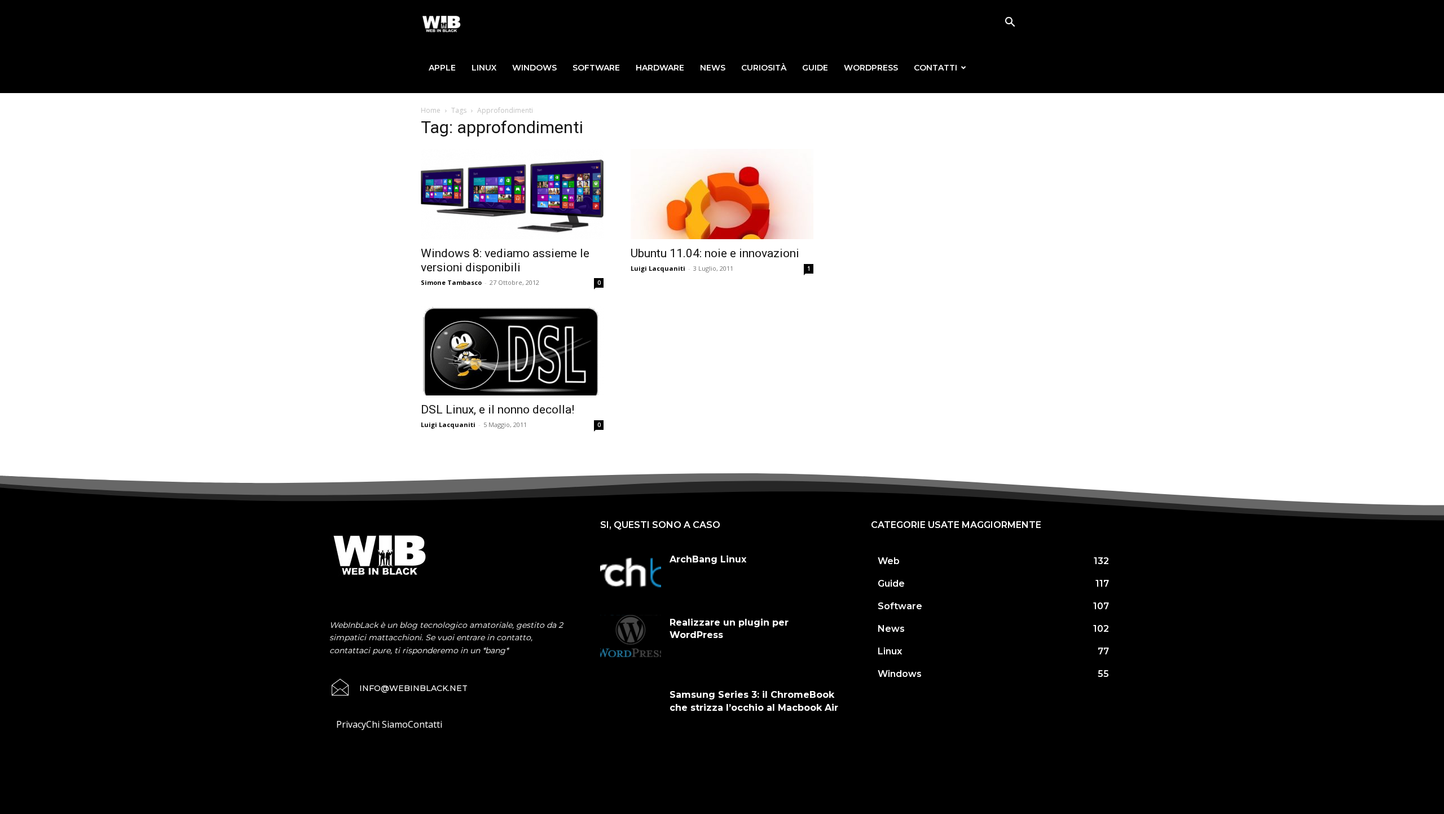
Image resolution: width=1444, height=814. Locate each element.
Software (596, 68)
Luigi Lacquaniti (658, 268)
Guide (815, 68)
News (712, 68)
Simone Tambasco (451, 282)
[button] (1009, 23)
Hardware (660, 68)
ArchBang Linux (708, 559)
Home (431, 110)
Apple (442, 68)
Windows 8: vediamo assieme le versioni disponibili (505, 260)
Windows (534, 68)
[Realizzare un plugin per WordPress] (630, 636)
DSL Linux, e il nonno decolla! (497, 409)
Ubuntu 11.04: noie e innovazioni (715, 253)
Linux (484, 68)
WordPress (871, 68)
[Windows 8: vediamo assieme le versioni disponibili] (512, 194)
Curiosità (763, 68)
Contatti (935, 68)
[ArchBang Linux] (630, 573)
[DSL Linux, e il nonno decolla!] (512, 350)
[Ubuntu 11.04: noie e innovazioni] (722, 194)
